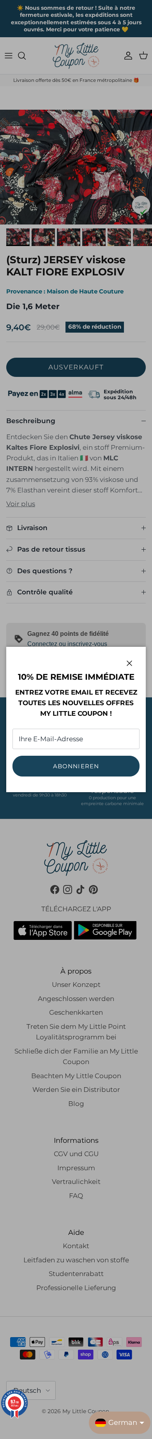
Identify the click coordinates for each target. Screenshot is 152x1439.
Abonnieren (76, 766)
